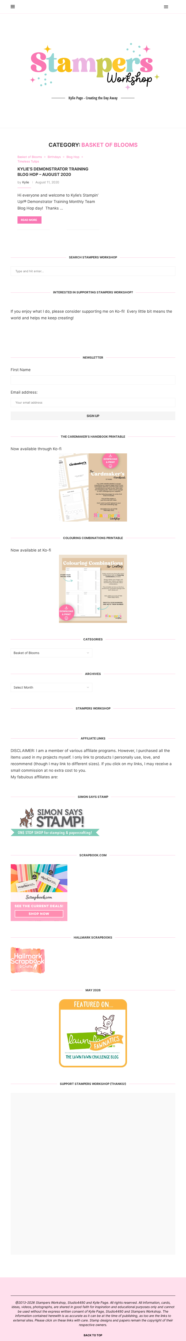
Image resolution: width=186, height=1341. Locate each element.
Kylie (25, 182)
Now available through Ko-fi (36, 449)
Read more (29, 220)
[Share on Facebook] (56, 230)
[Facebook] (153, 6)
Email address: (24, 392)
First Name (21, 369)
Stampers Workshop (93, 708)
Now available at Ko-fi (31, 550)
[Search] (173, 6)
